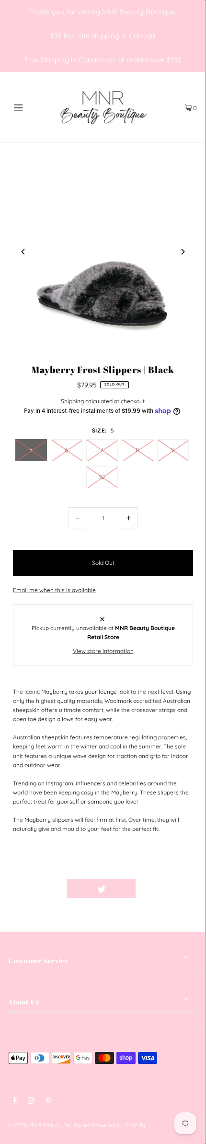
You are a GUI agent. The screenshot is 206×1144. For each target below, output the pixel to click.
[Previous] (23, 251)
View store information (103, 650)
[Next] (182, 251)
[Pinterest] (48, 1101)
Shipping (72, 401)
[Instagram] (31, 1101)
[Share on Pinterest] (170, 888)
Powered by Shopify (118, 1125)
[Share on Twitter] (101, 888)
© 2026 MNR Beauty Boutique (47, 1125)
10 (102, 476)
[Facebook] (15, 1101)
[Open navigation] (32, 107)
